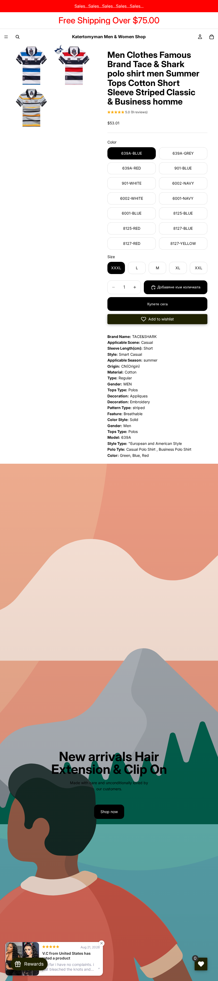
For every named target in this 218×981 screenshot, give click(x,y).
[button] (127, 113)
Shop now (109, 811)
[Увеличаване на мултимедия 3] (31, 108)
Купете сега (157, 304)
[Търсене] (17, 37)
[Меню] (6, 37)
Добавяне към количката (178, 287)
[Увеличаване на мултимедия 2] (74, 65)
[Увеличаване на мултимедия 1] (31, 65)
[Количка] (211, 37)
